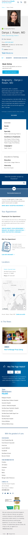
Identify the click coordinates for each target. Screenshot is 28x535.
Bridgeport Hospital (6, 397)
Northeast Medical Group (7, 424)
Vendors (3, 475)
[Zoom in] (24, 306)
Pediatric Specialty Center (9, 269)
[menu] (25, 2)
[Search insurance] (24, 183)
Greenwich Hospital (6, 403)
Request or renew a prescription (13, 230)
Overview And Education (20, 58)
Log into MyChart (6, 448)
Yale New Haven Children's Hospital (10, 400)
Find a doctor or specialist (8, 442)
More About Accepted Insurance (12, 205)
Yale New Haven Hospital (7, 418)
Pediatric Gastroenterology (7, 35)
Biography (9, 58)
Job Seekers (4, 464)
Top (2, 58)
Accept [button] (4, 533)
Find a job (4, 445)
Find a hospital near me (7, 440)
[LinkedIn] (10, 493)
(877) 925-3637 (9, 42)
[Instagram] (12, 493)
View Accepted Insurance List (14, 193)
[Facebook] (2, 493)
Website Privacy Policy (8, 528)
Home (3, 7)
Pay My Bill (4, 450)
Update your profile (20, 314)
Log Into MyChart (7, 254)
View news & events (6, 453)
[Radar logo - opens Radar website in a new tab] (5, 308)
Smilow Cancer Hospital (7, 410)
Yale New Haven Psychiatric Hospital (10, 408)
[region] (14, 295)
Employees (4, 467)
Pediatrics (16, 35)
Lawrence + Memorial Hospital (9, 405)
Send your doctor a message (11, 232)
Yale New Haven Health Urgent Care (10, 413)
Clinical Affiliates (6, 421)
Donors (3, 470)
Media (3, 472)
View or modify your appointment (13, 228)
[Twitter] (5, 493)
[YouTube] (8, 493)
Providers (4, 462)
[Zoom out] (24, 308)
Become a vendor (6, 456)
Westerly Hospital (6, 416)
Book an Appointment (11, 72)
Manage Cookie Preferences (8, 478)
